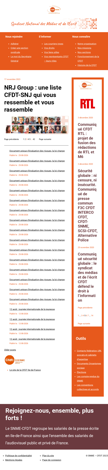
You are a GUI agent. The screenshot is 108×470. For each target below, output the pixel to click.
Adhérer (15, 43)
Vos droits (49, 48)
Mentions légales (13, 460)
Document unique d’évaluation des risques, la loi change (37, 151)
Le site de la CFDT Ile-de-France (25, 370)
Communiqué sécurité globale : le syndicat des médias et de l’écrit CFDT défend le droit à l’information (88, 277)
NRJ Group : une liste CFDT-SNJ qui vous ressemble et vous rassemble (33, 98)
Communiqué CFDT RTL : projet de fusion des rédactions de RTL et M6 (87, 140)
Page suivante (45, 139)
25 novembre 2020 (86, 247)
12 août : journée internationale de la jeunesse (32, 309)
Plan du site (48, 455)
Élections (81, 372)
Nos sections (84, 52)
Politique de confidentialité (18, 455)
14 (92, 315)
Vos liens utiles (51, 52)
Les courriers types (53, 43)
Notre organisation (87, 43)
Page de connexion (51, 460)
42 (34, 139)
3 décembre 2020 (85, 117)
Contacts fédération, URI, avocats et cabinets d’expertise (89, 355)
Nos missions (84, 48)
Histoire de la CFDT (87, 65)
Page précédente (11, 139)
